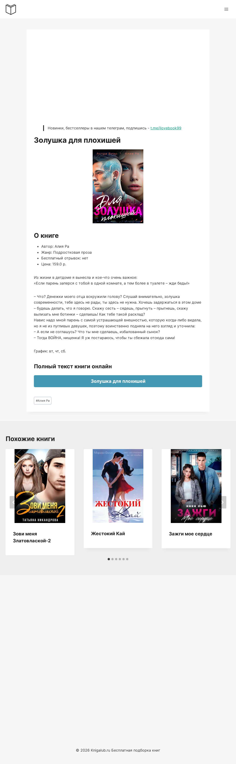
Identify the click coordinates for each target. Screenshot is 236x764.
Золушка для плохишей (118, 381)
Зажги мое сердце (190, 534)
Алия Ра (43, 400)
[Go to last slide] (14, 502)
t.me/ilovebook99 (165, 128)
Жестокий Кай (108, 533)
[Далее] (222, 502)
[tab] (109, 559)
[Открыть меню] (226, 9)
